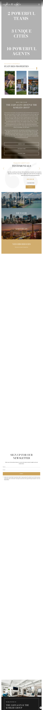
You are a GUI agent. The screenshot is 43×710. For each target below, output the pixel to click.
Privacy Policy (6, 479)
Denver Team (21, 143)
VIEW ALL (30, 186)
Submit (21, 473)
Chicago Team (21, 153)
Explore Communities (21, 202)
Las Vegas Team (21, 148)
